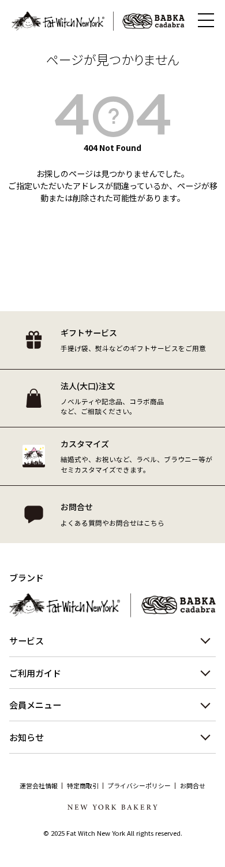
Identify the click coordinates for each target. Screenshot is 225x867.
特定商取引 (83, 786)
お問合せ (192, 786)
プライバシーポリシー (139, 786)
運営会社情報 (39, 786)
